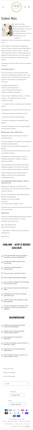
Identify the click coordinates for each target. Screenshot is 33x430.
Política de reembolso (9, 372)
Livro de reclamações (9, 376)
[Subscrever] (28, 384)
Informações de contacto (17, 426)
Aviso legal (27, 423)
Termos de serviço (8, 368)
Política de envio (19, 423)
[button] (3, 7)
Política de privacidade (24, 421)
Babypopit (14, 419)
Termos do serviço (9, 423)
